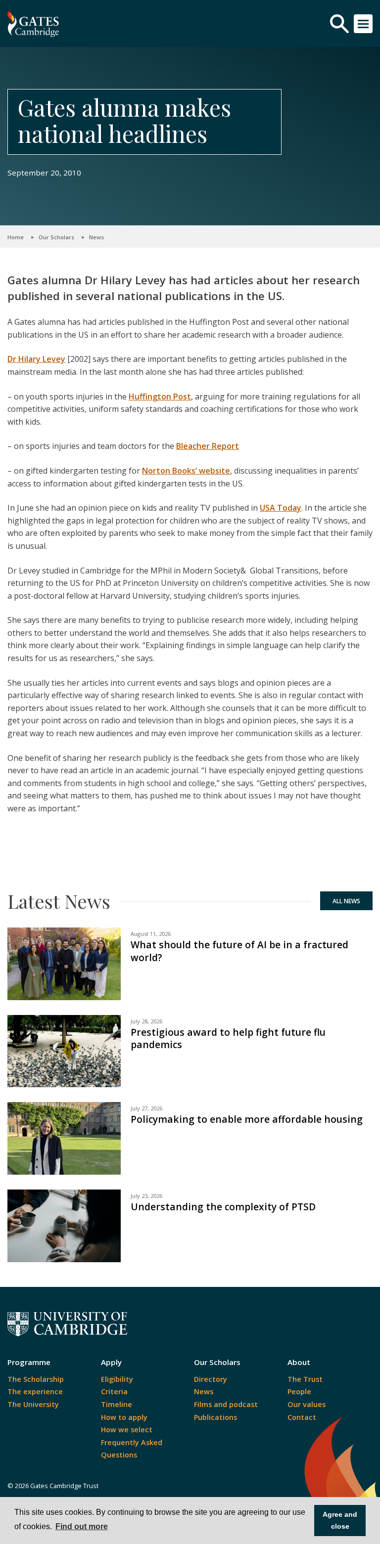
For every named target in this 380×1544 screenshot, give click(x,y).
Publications (215, 1417)
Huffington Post (160, 396)
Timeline (116, 1404)
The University (33, 1404)
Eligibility (117, 1379)
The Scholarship (35, 1379)
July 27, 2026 (146, 1108)
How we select (126, 1429)
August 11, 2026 (151, 933)
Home (15, 237)
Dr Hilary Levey (36, 358)
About (298, 1362)
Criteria (114, 1391)
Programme (28, 1362)
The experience (35, 1391)
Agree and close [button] (340, 1520)
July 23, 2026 (146, 1195)
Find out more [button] (81, 1526)
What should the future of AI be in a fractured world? (239, 951)
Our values (306, 1404)
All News (346, 901)
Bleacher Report (207, 446)
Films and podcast (226, 1404)
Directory (210, 1379)
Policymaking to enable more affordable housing (247, 1119)
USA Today (280, 507)
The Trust (305, 1379)
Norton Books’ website (186, 470)
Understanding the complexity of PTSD (223, 1206)
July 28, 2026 (146, 1021)
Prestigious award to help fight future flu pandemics (228, 1038)
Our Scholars (56, 237)
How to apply (124, 1417)
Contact (301, 1417)
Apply (111, 1362)
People (299, 1391)
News (96, 237)
